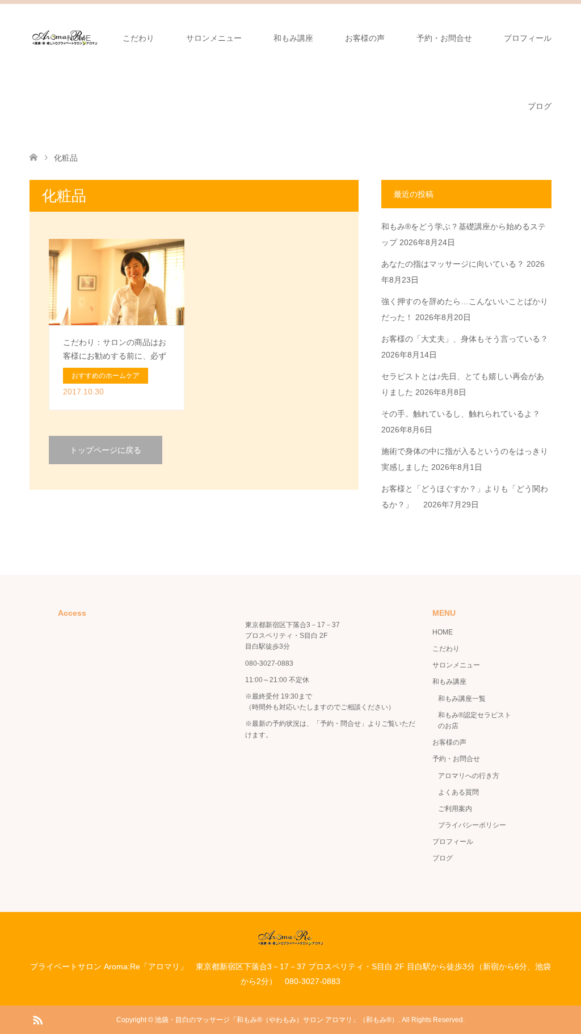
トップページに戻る (105, 450)
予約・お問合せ (444, 38)
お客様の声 (365, 38)
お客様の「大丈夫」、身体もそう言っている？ (464, 338)
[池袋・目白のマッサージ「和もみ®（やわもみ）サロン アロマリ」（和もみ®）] (290, 941)
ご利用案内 (455, 809)
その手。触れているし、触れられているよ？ (460, 413)
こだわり (138, 38)
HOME (79, 38)
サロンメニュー (214, 38)
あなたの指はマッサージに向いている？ (452, 263)
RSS (37, 1019)
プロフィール (527, 38)
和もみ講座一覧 (462, 699)
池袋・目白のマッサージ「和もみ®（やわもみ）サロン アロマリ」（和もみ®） (276, 1020)
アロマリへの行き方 (468, 776)
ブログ (539, 106)
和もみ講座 (293, 38)
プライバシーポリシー (472, 825)
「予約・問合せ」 (340, 724)
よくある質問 (458, 792)
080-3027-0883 (269, 663)
